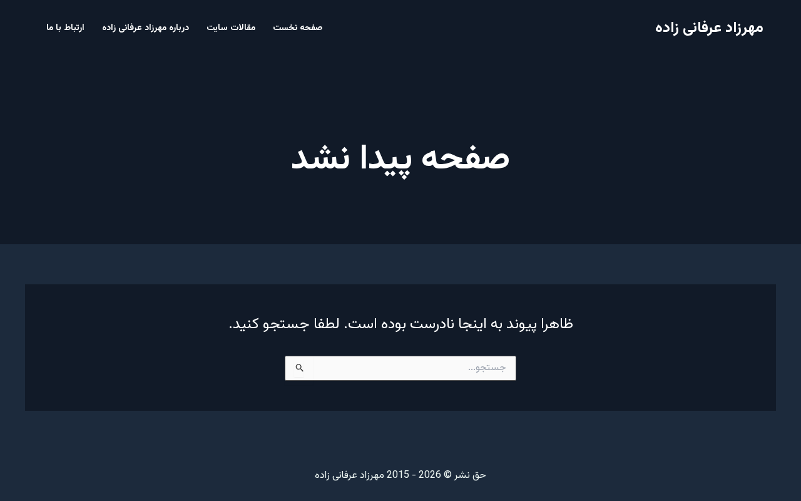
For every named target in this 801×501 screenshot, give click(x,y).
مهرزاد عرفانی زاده (709, 28)
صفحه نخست (297, 28)
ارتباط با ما (65, 28)
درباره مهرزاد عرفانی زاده (145, 28)
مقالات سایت (231, 28)
